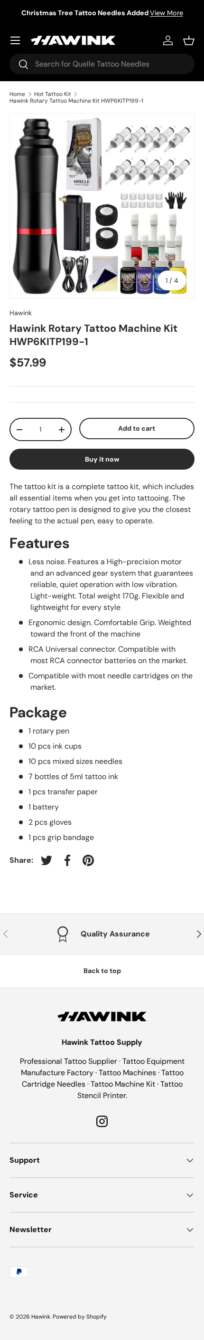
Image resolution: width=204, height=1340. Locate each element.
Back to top (102, 970)
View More (166, 13)
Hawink (20, 312)
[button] (188, 40)
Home (17, 94)
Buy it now (102, 459)
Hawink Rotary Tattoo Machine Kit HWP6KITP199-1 (76, 101)
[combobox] (102, 64)
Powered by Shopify (80, 1317)
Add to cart (136, 428)
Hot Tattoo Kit (52, 94)
